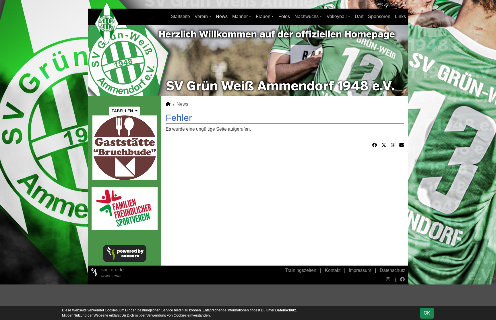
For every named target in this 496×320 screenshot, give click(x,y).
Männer (240, 16)
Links (400, 16)
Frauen (263, 16)
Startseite (180, 16)
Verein (201, 16)
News (222, 16)
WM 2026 (385, 4)
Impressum (360, 270)
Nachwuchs (306, 16)
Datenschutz (392, 270)
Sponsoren (379, 16)
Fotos (284, 16)
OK (427, 313)
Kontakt (332, 270)
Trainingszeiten (300, 270)
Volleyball (337, 16)
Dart (359, 16)
